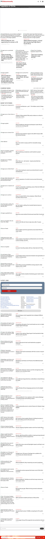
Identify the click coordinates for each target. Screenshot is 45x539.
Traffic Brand (3, 93)
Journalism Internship (4, 307)
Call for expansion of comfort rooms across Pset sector (29, 179)
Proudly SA (17, 258)
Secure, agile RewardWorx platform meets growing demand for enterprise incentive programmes (30, 436)
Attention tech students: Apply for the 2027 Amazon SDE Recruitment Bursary (29, 134)
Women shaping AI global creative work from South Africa (30, 427)
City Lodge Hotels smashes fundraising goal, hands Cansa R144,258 (30, 274)
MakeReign (17, 93)
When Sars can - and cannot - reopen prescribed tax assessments (28, 161)
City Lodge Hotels (18, 276)
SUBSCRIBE (38, 537)
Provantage (17, 464)
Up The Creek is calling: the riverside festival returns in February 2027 (29, 206)
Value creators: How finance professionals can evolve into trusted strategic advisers (29, 239)
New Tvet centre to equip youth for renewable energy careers (28, 143)
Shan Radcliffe (18, 189)
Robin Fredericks (18, 482)
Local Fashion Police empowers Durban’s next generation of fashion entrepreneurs (30, 256)
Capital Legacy (18, 267)
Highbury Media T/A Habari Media (32, 298)
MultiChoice (18, 421)
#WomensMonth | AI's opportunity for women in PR (9, 41)
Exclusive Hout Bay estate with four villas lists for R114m (29, 248)
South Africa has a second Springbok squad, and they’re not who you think (30, 445)
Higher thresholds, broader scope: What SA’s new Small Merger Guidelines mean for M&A (7, 57)
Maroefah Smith (3, 84)
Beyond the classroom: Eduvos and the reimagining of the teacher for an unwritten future (29, 370)
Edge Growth (18, 336)
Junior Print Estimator (4, 300)
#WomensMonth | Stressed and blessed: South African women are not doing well (29, 125)
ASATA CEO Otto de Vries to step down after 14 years (28, 222)
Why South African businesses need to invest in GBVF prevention (21, 65)
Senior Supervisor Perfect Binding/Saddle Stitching (10, 305)
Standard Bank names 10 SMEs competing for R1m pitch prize (29, 511)
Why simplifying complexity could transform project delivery (28, 152)
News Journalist (4, 306)
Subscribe (41, 528)
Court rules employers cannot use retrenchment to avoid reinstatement (29, 170)
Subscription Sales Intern (5, 298)
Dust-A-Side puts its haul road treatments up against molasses (28, 343)
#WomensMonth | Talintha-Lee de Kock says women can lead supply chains (29, 480)
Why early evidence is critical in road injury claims (29, 116)
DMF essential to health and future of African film (27, 497)
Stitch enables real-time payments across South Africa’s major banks (29, 230)
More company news (37, 88)
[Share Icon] (42, 109)
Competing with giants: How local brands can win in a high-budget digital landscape (7, 97)
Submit (43, 88)
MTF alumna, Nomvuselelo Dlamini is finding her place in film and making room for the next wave (37, 98)
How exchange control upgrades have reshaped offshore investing (29, 316)
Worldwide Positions (30, 296)
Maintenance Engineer (5, 301)
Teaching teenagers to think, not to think (22, 77)
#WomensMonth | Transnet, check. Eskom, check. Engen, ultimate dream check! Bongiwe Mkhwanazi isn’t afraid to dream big (7, 79)
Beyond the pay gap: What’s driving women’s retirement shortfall (29, 489)
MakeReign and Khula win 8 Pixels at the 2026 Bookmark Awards (22, 96)
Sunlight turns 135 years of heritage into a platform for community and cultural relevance (28, 454)
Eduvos (21, 372)
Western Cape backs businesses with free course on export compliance (30, 352)
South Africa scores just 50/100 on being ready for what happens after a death (29, 265)
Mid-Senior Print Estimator (5, 299)
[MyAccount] (43, 1)
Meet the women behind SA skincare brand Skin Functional (30, 214)
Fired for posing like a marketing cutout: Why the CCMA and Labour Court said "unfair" (30, 187)
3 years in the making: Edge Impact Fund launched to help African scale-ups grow (29, 334)
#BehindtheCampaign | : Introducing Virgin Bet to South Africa (33, 42)
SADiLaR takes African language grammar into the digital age (29, 388)
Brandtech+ (17, 429)
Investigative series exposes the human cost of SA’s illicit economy (29, 471)
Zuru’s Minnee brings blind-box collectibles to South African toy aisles (30, 379)
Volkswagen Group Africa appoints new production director (30, 520)
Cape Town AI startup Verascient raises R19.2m (37, 56)
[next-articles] (44, 92)
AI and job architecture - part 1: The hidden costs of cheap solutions (29, 107)
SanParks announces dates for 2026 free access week (36, 79)
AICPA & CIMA (23, 241)
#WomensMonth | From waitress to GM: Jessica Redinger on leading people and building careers (29, 397)
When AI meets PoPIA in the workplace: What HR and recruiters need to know (28, 196)
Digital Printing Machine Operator (7, 304)
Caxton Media (18, 438)
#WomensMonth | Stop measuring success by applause (29, 462)
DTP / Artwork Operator (5, 296)
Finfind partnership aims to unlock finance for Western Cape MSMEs (30, 407)
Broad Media (28, 306)
